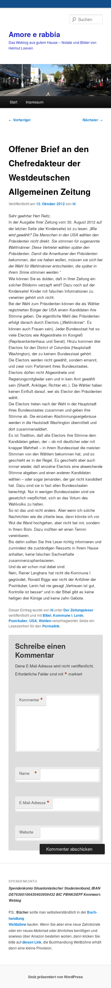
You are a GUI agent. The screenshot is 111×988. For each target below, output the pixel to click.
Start (13, 101)
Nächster (93, 119)
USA (33, 620)
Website (26, 832)
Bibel (47, 615)
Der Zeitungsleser (78, 610)
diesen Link (31, 942)
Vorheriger (20, 119)
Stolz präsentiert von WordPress (55, 976)
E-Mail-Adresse (34, 802)
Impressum (35, 101)
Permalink (50, 626)
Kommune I (62, 615)
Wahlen (45, 620)
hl (74, 203)
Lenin (78, 615)
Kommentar (31, 700)
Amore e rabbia (34, 34)
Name (28, 773)
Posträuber (18, 620)
